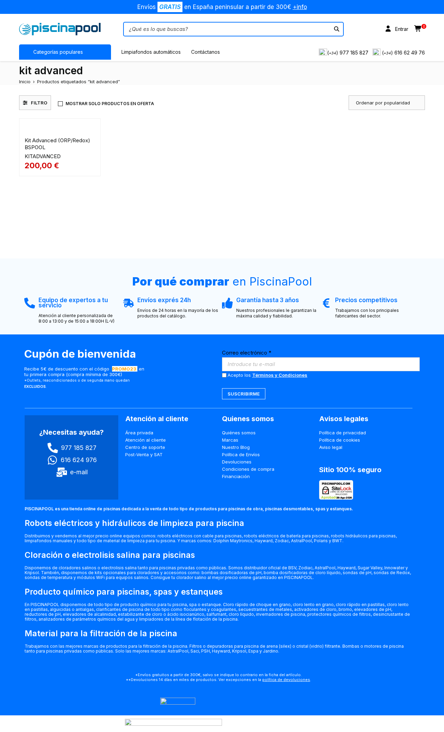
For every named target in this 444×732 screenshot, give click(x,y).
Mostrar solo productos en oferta (110, 103)
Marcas (230, 440)
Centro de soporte (145, 447)
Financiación (236, 476)
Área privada (139, 432)
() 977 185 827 (347, 53)
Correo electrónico (246, 352)
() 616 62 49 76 (403, 53)
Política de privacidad (342, 432)
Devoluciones (236, 462)
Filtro (39, 102)
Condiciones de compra (248, 469)
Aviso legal (330, 447)
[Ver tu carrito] (418, 29)
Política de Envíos (241, 454)
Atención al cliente (145, 440)
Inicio (25, 81)
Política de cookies (339, 440)
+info (300, 6)
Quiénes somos (239, 432)
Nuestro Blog (236, 447)
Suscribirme (244, 394)
